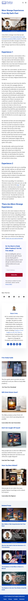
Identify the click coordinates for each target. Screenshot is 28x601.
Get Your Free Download (9, 387)
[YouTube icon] (20, 344)
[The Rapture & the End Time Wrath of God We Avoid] (14, 579)
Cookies (16, 599)
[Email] (23, 297)
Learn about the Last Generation (11, 422)
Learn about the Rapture (9, 496)
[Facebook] (4, 297)
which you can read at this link (14, 238)
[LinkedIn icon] (11, 344)
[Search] (23, 2)
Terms (5, 599)
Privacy (10, 599)
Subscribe (14, 275)
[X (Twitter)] (9, 297)
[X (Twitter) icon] (17, 344)
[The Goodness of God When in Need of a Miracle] (14, 557)
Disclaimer (21, 599)
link (18, 185)
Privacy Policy (8, 284)
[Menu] (25, 2)
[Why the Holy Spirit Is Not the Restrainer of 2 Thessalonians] (14, 536)
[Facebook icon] (8, 344)
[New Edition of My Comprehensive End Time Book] (14, 515)
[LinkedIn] (14, 297)
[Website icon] (14, 344)
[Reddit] (19, 297)
